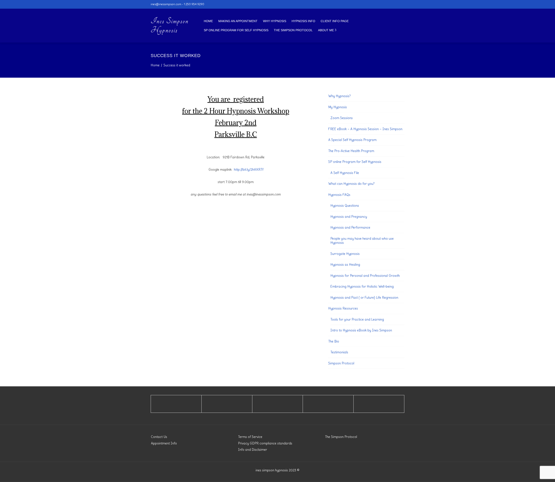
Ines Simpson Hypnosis (169, 25)
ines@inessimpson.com (166, 4)
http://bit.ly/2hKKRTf (248, 169)
